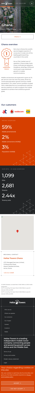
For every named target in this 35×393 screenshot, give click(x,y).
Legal (5, 362)
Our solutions (8, 317)
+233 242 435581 (9, 273)
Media (6, 331)
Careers (6, 324)
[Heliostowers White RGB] (7, 3)
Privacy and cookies (9, 355)
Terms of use (7, 351)
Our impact (7, 320)
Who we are (7, 309)
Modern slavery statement (11, 359)
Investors (7, 328)
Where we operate (9, 313)
